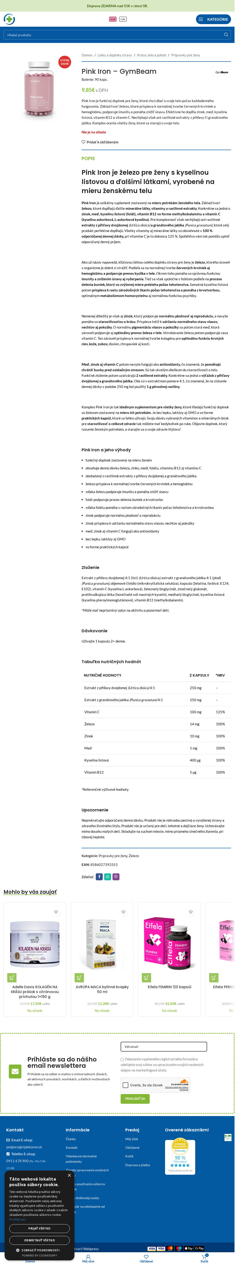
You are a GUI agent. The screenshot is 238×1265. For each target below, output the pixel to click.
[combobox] (117, 35)
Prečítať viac (17, 1219)
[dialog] (39, 1215)
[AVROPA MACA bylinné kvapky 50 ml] (102, 944)
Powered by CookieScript (39, 1255)
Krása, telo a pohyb (151, 55)
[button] (12, 977)
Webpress (91, 1249)
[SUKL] (228, 1137)
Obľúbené (132, 1147)
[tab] (88, 158)
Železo (134, 856)
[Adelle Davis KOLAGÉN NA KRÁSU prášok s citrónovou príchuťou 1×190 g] (35, 944)
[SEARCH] (226, 35)
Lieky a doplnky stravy (115, 55)
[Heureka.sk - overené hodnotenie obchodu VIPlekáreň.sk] (180, 1155)
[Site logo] (9, 18)
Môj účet (131, 1139)
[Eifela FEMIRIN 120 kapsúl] (169, 944)
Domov (87, 55)
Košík (129, 1156)
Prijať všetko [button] (39, 1228)
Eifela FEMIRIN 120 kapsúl (169, 986)
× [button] (69, 1175)
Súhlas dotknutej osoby (82, 1198)
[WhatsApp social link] (107, 876)
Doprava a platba (137, 1165)
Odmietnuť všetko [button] (39, 1240)
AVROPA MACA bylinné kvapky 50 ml (102, 989)
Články (71, 1139)
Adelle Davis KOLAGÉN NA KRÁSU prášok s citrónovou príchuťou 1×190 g (35, 991)
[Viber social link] (115, 876)
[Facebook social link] (99, 876)
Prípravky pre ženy (185, 55)
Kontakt (71, 1147)
